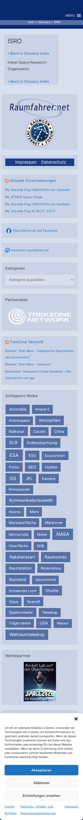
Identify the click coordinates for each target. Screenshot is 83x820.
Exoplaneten (55, 455)
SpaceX (33, 601)
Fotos (14, 467)
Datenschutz (53, 162)
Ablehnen (42, 783)
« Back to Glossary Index (28, 53)
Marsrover (54, 522)
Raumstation (20, 568)
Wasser (63, 623)
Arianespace (19, 420)
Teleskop (49, 612)
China (59, 431)
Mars (34, 511)
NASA (62, 534)
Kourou (15, 512)
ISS (12, 478)
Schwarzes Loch (22, 591)
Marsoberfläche (22, 523)
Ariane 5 (42, 409)
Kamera (48, 478)
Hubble (51, 467)
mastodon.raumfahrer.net (30, 250)
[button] (76, 719)
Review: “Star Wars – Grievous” (28, 364)
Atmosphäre (49, 420)
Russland (17, 579)
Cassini (39, 431)
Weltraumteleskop (26, 634)
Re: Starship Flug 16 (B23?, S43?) (30, 211)
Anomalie (17, 409)
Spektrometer (21, 612)
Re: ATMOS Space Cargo (23, 197)
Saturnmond (45, 579)
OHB (40, 546)
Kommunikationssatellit (31, 500)
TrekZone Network (26, 342)
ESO (32, 455)
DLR (13, 442)
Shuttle (52, 590)
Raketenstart (22, 557)
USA (44, 623)
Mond (42, 534)
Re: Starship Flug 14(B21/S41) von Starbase (37, 190)
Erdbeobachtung (42, 442)
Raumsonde (55, 557)
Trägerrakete (20, 623)
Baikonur (16, 431)
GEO (32, 467)
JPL (29, 478)
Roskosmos (51, 568)
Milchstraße (18, 534)
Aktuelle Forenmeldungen (33, 180)
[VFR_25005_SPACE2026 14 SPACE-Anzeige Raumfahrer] (40, 681)
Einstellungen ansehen (41, 795)
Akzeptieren (41, 770)
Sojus (13, 601)
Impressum (71, 806)
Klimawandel (19, 489)
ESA (14, 455)
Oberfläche (18, 546)
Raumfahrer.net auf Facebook (35, 230)
